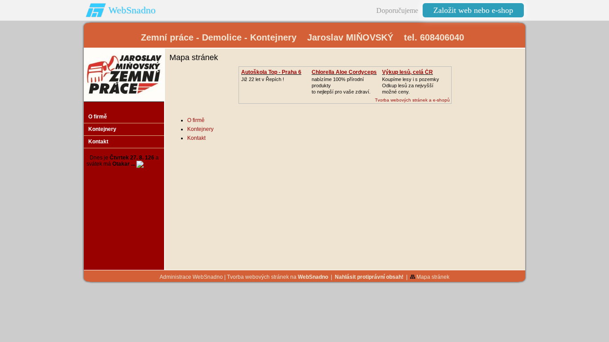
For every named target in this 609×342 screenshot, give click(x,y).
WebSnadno (132, 10)
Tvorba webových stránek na (277, 277)
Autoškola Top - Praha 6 (271, 72)
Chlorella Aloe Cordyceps (344, 72)
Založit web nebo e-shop (473, 10)
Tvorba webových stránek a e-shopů (412, 100)
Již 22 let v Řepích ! (262, 79)
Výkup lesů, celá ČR (407, 72)
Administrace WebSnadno (191, 277)
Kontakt (196, 138)
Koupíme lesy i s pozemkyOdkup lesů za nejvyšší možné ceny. (410, 85)
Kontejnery (200, 129)
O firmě (196, 120)
